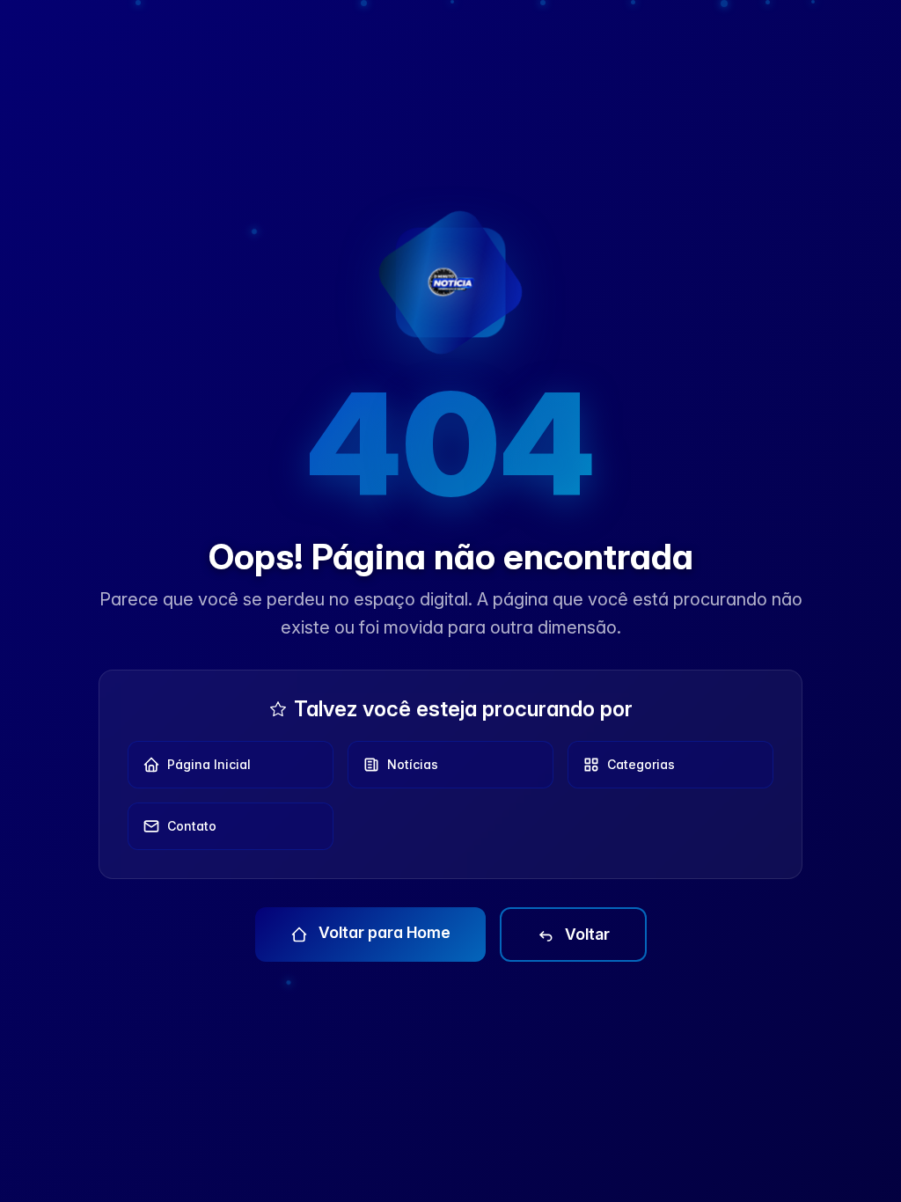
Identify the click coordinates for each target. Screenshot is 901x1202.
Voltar (585, 934)
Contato (191, 825)
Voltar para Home (382, 932)
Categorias (641, 764)
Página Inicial (209, 764)
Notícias (412, 764)
